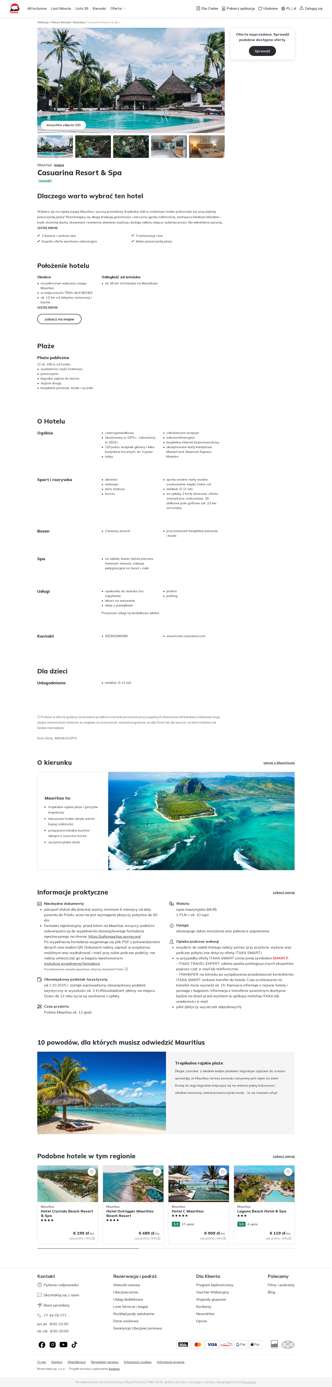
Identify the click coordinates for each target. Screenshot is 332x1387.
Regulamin (249, 1382)
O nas (41, 1362)
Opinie (201, 1321)
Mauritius (79, 22)
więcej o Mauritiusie (279, 763)
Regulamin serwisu (105, 1362)
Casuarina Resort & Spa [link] (103, 22)
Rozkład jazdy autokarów (133, 1313)
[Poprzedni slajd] (37, 1093)
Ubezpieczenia (125, 1292)
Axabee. (114, 1369)
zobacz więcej (284, 892)
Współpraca (77, 1362)
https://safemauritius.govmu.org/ (114, 936)
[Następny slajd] (295, 1093)
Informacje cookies (138, 1362)
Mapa (59, 165)
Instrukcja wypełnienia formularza (72, 963)
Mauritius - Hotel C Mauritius (189, 1168)
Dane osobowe (125, 1321)
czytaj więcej (47, 227)
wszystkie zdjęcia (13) (63, 125)
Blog (271, 1292)
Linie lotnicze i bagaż (130, 1306)
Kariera (56, 1362)
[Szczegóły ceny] (93, 1238)
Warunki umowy (126, 1285)
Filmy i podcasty (281, 1285)
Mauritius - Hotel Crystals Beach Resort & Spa (66, 1170)
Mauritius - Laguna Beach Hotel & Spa (262, 1168)
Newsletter (205, 1313)
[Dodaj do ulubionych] (92, 1172)
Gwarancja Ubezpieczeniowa (137, 1328)
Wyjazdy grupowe (211, 1299)
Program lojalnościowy (215, 1285)
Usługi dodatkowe (128, 1299)
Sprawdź (262, 51)
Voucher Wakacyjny (212, 1292)
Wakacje (43, 22)
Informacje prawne (171, 1362)
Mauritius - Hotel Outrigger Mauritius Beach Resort (130, 1170)
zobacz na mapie (59, 319)
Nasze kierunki (61, 22)
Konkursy (203, 1306)
